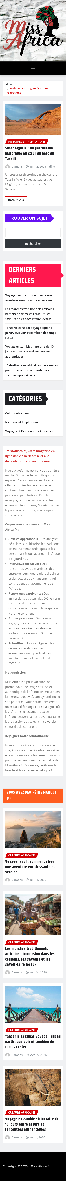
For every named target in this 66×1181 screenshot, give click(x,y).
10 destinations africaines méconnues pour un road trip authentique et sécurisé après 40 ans (31, 370)
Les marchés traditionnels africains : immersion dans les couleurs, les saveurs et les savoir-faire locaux (30, 314)
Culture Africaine (17, 413)
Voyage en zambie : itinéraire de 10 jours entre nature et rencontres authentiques (29, 351)
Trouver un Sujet (28, 218)
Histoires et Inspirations (21, 422)
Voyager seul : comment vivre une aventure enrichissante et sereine (30, 867)
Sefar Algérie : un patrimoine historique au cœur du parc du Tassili (29, 153)
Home (10, 84)
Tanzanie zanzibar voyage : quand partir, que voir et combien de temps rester (30, 333)
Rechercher (33, 244)
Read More (16, 199)
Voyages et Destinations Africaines (29, 431)
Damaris (17, 166)
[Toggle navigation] (33, 68)
